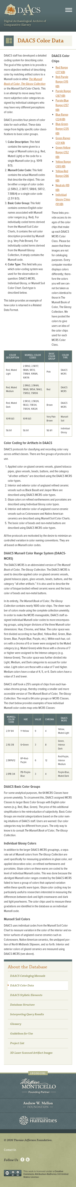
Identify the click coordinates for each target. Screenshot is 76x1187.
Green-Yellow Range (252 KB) (63, 152)
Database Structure (22, 1005)
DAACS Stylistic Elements (26, 995)
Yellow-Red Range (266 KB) (62, 176)
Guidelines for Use (21, 1034)
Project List (17, 1043)
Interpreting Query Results (27, 1014)
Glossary (15, 1024)
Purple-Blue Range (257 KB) (62, 105)
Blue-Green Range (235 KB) (62, 129)
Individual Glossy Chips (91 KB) (63, 199)
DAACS (23, 9)
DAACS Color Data (22, 986)
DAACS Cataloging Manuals (27, 976)
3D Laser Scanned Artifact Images (31, 1053)
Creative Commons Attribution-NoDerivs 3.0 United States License (45, 1174)
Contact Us (10, 1150)
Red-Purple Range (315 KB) (62, 82)
